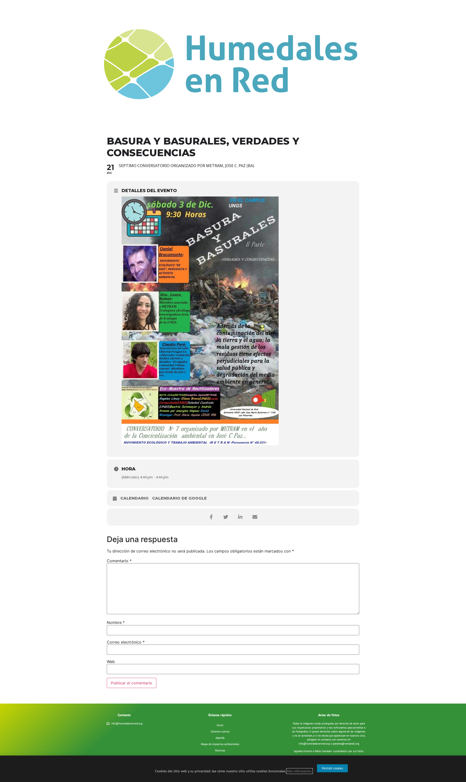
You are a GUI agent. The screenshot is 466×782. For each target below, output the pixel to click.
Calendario (134, 498)
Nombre (116, 622)
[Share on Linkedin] (240, 517)
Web (111, 661)
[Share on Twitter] (226, 517)
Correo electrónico (126, 642)
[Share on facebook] (211, 517)
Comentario (119, 561)
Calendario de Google (179, 498)
